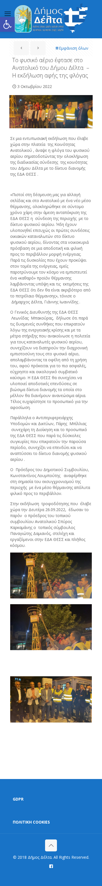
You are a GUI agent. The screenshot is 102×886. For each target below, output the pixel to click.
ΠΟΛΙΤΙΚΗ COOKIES (31, 822)
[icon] (51, 866)
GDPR (18, 799)
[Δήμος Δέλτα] (51, 19)
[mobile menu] (7, 13)
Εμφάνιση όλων (73, 48)
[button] (7, 24)
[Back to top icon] (51, 845)
